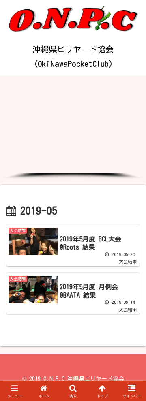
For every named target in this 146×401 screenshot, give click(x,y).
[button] (73, 152)
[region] (73, 128)
